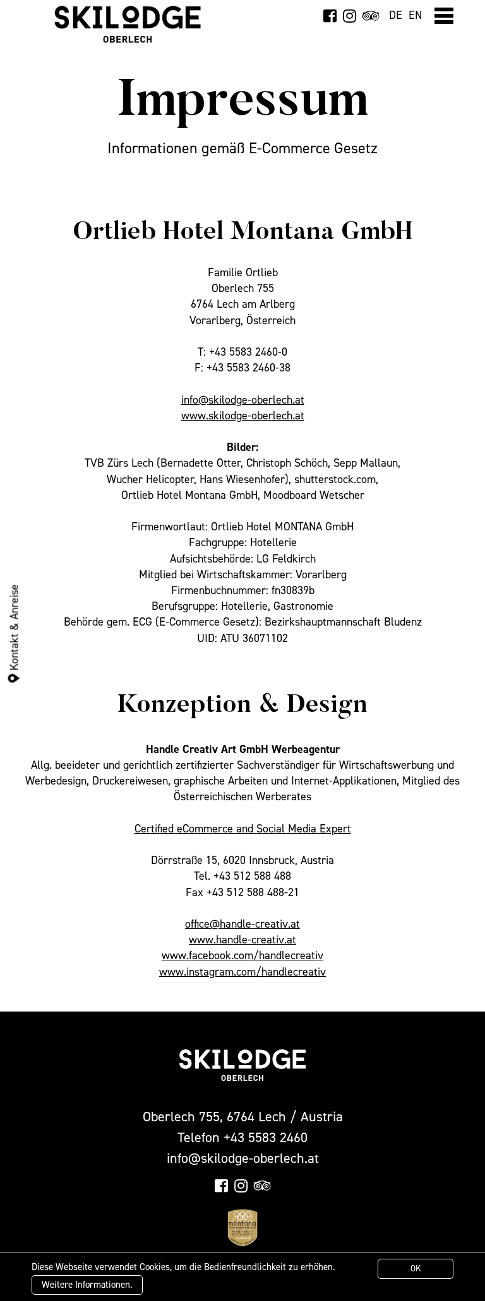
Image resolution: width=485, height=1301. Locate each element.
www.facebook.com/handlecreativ (242, 955)
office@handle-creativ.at (242, 923)
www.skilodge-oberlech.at (242, 415)
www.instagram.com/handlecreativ (242, 971)
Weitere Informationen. (87, 1284)
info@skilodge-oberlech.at (242, 399)
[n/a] (330, 15)
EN (415, 15)
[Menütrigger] (443, 16)
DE (395, 15)
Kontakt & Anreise (13, 629)
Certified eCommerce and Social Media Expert (243, 828)
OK (415, 1268)
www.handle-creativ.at (242, 939)
